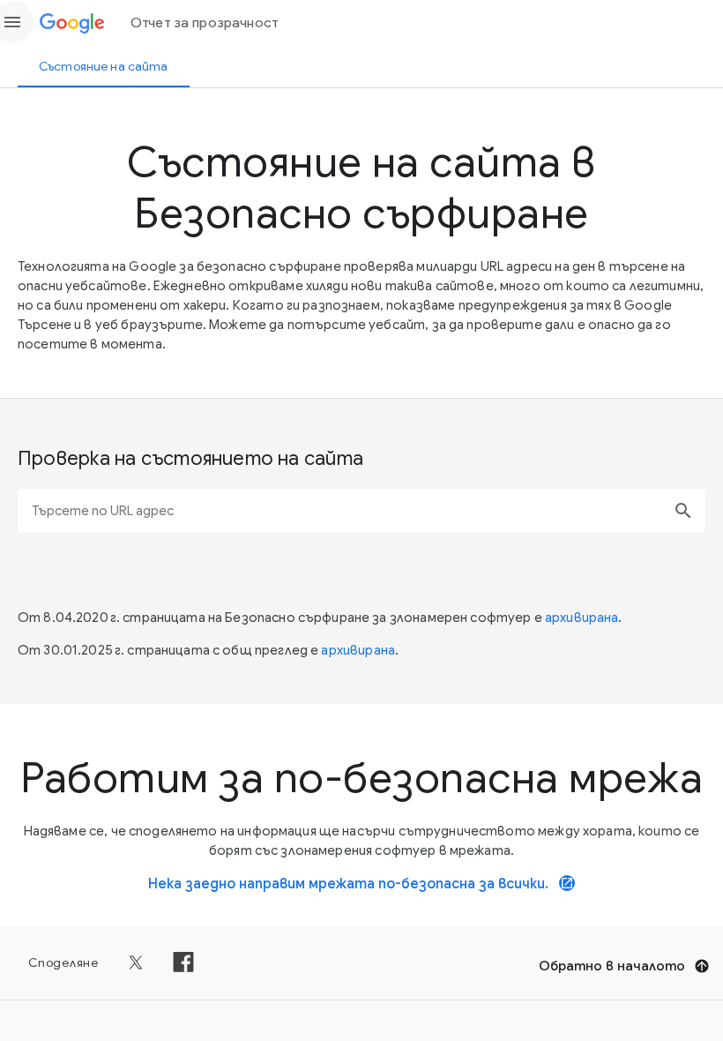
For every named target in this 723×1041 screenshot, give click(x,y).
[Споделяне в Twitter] (135, 962)
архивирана (582, 617)
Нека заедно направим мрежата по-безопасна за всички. (361, 884)
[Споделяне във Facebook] (183, 962)
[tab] (104, 66)
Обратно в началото (612, 966)
